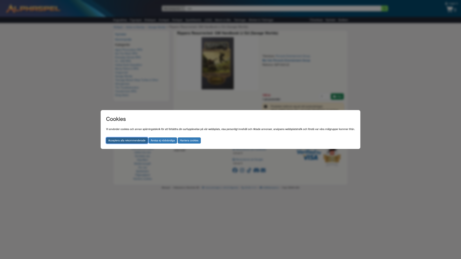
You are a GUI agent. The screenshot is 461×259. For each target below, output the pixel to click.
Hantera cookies (189, 140)
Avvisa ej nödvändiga (163, 140)
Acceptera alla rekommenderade (127, 140)
